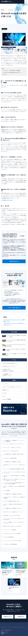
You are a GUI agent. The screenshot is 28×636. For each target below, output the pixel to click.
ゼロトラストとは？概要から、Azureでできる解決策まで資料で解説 (14, 487)
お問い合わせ (21, 616)
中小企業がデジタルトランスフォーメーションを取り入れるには (14, 465)
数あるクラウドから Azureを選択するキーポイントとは (13, 511)
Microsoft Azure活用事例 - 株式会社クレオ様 (11, 501)
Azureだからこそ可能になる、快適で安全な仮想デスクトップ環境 (14, 505)
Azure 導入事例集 (7, 490)
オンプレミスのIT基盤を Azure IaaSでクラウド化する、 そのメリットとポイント (14, 523)
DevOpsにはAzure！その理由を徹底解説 (10, 544)
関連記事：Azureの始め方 (8, 200)
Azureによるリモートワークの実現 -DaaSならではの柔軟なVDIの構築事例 (14, 498)
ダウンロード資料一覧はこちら (14, 307)
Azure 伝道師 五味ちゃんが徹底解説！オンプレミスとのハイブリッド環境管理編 (14, 441)
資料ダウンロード (8, 616)
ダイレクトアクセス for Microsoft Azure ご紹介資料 (12, 540)
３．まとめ (4, 74)
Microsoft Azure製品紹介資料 (9, 537)
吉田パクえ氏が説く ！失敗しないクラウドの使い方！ (12, 526)
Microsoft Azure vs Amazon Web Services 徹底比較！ (12, 533)
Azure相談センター (6, 1)
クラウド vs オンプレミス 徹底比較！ (10, 529)
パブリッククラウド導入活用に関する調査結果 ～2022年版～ (14, 468)
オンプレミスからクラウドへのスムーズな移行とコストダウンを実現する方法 (14, 519)
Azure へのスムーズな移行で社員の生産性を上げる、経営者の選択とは (14, 476)
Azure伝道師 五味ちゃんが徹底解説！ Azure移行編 (12, 461)
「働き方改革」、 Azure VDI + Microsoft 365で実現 (12, 515)
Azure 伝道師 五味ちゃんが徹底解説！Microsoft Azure (13, 508)
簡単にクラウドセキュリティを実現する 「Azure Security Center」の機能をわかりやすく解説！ (14, 480)
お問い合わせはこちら (14, 261)
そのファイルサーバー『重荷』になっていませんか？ (12, 447)
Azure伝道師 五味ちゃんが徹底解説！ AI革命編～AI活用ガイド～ (14, 455)
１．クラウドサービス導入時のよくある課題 (11, 70)
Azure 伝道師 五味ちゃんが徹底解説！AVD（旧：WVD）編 (13, 494)
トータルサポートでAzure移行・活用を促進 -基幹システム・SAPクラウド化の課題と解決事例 (14, 483)
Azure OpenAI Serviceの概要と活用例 (10, 458)
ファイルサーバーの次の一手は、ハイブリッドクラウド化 (13, 443)
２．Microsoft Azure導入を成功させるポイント (12, 72)
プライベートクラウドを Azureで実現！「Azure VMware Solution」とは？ (14, 472)
